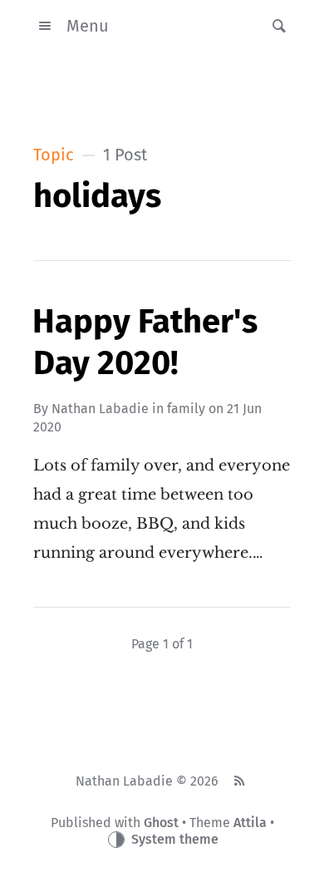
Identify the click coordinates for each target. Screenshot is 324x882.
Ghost (161, 822)
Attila (250, 822)
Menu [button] (87, 26)
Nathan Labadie (100, 408)
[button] (274, 26)
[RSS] (239, 781)
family (186, 408)
